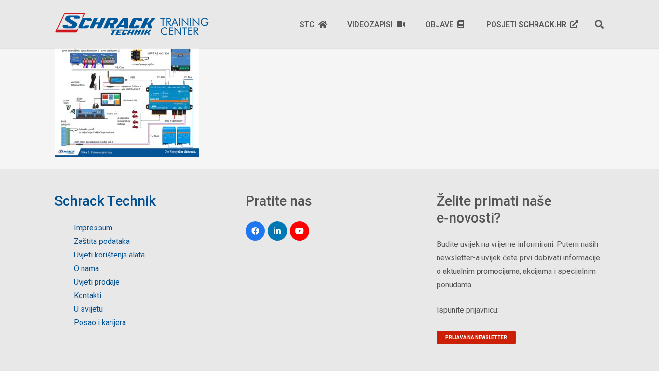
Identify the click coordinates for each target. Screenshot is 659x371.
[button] (599, 24)
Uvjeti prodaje (97, 281)
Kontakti (87, 295)
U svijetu (88, 309)
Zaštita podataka (102, 241)
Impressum (93, 227)
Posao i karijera (100, 322)
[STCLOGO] (132, 24)
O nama (86, 268)
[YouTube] (299, 231)
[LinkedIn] (277, 231)
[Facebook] (255, 231)
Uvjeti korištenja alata (109, 254)
